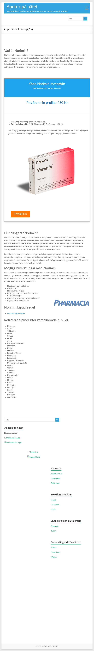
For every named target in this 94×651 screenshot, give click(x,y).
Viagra (53, 500)
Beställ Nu (20, 214)
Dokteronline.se (13, 438)
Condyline (55, 552)
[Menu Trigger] (86, 8)
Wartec (54, 557)
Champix (54, 526)
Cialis (53, 509)
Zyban (53, 531)
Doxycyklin (55, 478)
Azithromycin (56, 474)
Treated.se (33, 452)
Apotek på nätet (22, 7)
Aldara (53, 548)
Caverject (55, 505)
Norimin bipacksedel (16, 313)
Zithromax (55, 483)
